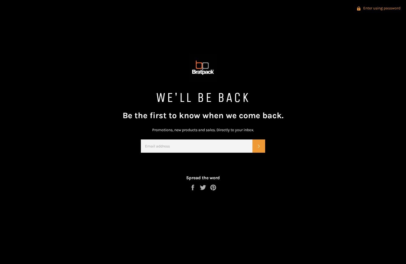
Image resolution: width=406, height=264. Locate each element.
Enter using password (381, 8)
